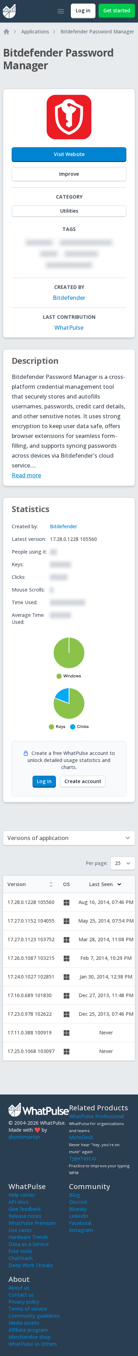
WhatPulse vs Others (32, 1344)
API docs (18, 1202)
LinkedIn (78, 1216)
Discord (78, 1202)
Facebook (80, 1223)
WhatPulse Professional (96, 1116)
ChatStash (20, 1258)
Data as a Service (28, 1244)
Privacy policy (23, 1301)
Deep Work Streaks (30, 1265)
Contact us (21, 1294)
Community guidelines (34, 1315)
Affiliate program (28, 1329)
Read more (26, 475)
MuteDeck (81, 1137)
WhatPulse (69, 327)
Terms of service (27, 1308)
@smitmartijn (24, 1137)
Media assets (23, 1322)
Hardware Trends (28, 1237)
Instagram (81, 1230)
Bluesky (78, 1209)
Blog (74, 1195)
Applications (35, 31)
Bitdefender (69, 298)
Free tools (20, 1251)
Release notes (24, 1216)
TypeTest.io (82, 1158)
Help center (21, 1195)
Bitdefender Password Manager (97, 31)
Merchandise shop (29, 1337)
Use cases (20, 1230)
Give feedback (24, 1209)
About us (18, 1287)
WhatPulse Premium (32, 1223)
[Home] (6, 31)
